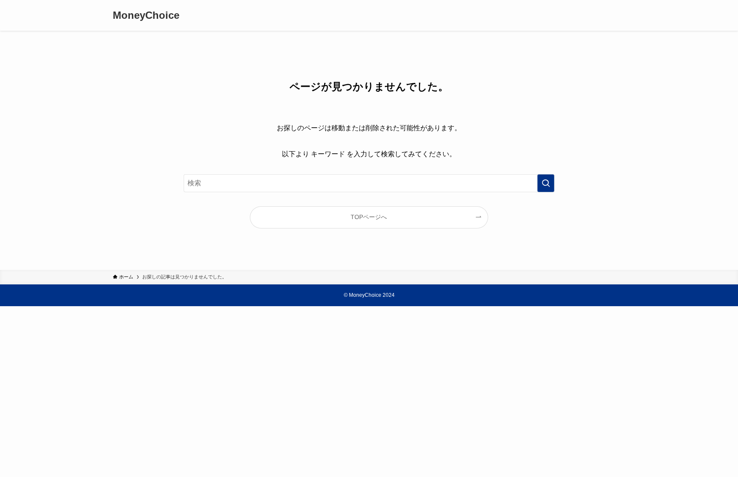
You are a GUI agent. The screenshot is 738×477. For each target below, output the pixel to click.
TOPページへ (369, 217)
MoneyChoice (146, 15)
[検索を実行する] (545, 183)
